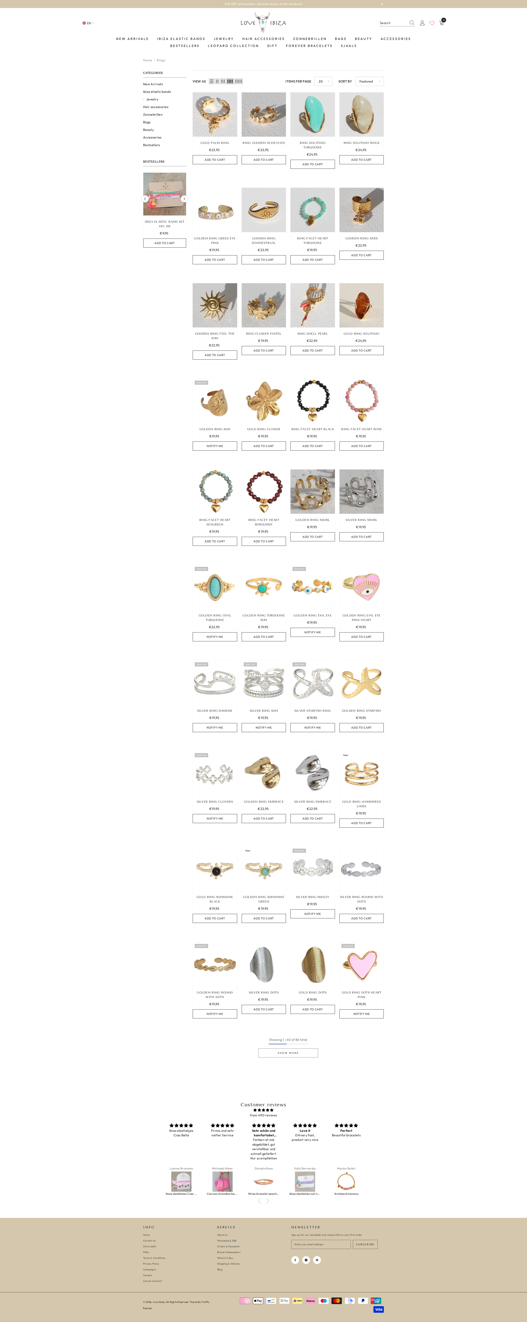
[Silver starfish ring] (312, 682)
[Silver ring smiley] (312, 869)
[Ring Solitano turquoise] (312, 114)
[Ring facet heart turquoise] (312, 210)
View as (199, 81)
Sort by (345, 81)
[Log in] (422, 23)
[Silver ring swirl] (361, 491)
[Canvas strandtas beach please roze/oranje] (222, 1182)
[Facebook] (295, 1260)
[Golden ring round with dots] (215, 964)
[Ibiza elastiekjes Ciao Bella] (181, 1182)
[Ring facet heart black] (312, 401)
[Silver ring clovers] (215, 773)
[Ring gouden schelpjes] (264, 114)
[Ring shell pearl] (312, 305)
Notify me (215, 446)
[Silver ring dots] (264, 964)
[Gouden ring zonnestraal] (264, 210)
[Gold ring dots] (312, 964)
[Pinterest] (317, 1260)
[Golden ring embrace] (264, 773)
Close (382, 4)
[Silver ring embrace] (312, 773)
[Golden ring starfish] (361, 682)
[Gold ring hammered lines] (361, 773)
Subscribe (365, 1244)
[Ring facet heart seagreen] (215, 491)
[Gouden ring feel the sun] (215, 305)
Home (147, 60)
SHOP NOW (290, 4)
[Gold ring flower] (264, 401)
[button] (145, 198)
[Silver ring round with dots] (361, 869)
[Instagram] (306, 1260)
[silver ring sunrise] (215, 682)
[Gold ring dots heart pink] (361, 964)
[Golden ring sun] (215, 401)
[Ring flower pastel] (264, 305)
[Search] (397, 23)
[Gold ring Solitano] (361, 305)
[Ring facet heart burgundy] (264, 491)
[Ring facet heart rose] (361, 401)
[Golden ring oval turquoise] (215, 587)
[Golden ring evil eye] (312, 587)
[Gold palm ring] (215, 114)
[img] (263, 1110)
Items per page (298, 81)
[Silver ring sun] (264, 682)
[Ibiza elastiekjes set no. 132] (305, 1182)
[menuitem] (164, 84)
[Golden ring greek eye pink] (215, 210)
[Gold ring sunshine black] (215, 869)
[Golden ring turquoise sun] (264, 587)
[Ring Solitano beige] (361, 114)
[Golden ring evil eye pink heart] (361, 587)
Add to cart (164, 243)
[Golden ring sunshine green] (264, 869)
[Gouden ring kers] (361, 210)
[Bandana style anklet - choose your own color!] (164, 194)
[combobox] (393, 23)
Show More (288, 1052)
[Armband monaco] (346, 1182)
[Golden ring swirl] (312, 491)
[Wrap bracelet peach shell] (263, 1182)
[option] (263, 4)
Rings (161, 60)
